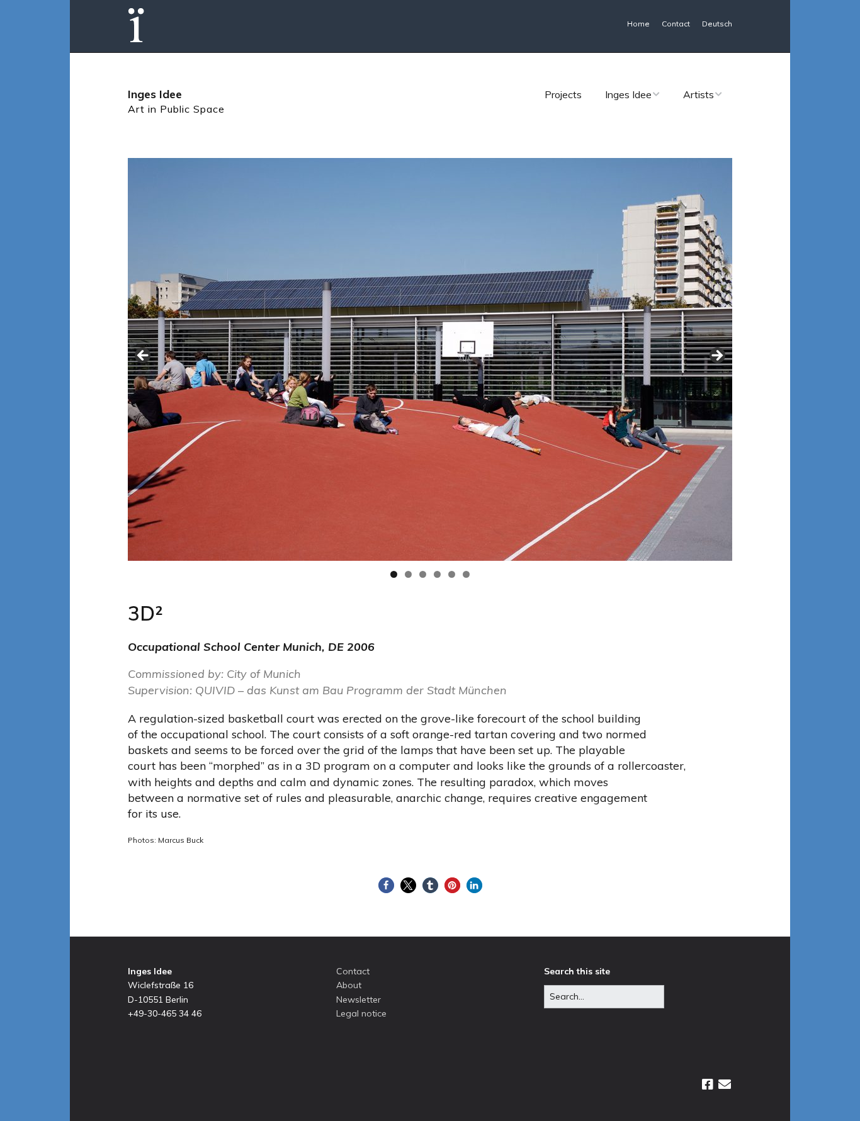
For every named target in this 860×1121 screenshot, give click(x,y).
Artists (698, 94)
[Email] (724, 1084)
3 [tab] (422, 574)
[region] (430, 359)
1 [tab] (393, 574)
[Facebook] (707, 1084)
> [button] (716, 356)
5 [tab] (451, 574)
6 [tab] (466, 574)
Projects (563, 94)
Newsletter (358, 999)
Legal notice (361, 1013)
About (348, 985)
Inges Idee (155, 94)
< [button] (143, 356)
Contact (676, 23)
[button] (386, 885)
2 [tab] (408, 574)
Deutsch (717, 23)
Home (638, 23)
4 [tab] (437, 574)
